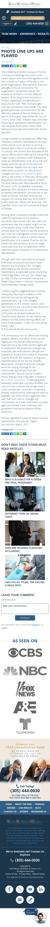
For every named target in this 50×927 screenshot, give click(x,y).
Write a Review (15, 23)
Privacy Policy (25, 874)
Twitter (20, 889)
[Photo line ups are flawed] (11, 66)
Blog (8, 48)
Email (20, 900)
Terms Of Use (11, 874)
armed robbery (27, 173)
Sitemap (24, 811)
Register (35, 624)
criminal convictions (15, 379)
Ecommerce (24, 877)
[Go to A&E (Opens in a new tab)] (25, 707)
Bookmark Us (38, 811)
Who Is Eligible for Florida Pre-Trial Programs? (23, 481)
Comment (25, 618)
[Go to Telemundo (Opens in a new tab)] (25, 726)
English (6, 23)
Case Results (25, 807)
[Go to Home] (25, 5)
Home (3, 48)
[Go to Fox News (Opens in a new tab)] (25, 689)
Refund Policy (39, 874)
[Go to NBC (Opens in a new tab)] (25, 671)
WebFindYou (38, 877)
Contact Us (10, 811)
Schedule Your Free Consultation (28, 18)
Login (4, 627)
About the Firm (23, 804)
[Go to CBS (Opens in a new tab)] (25, 653)
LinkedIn (41, 889)
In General (20, 429)
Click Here (21, 795)
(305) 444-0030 (35, 23)
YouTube (30, 889)
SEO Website (12, 877)
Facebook (9, 889)
